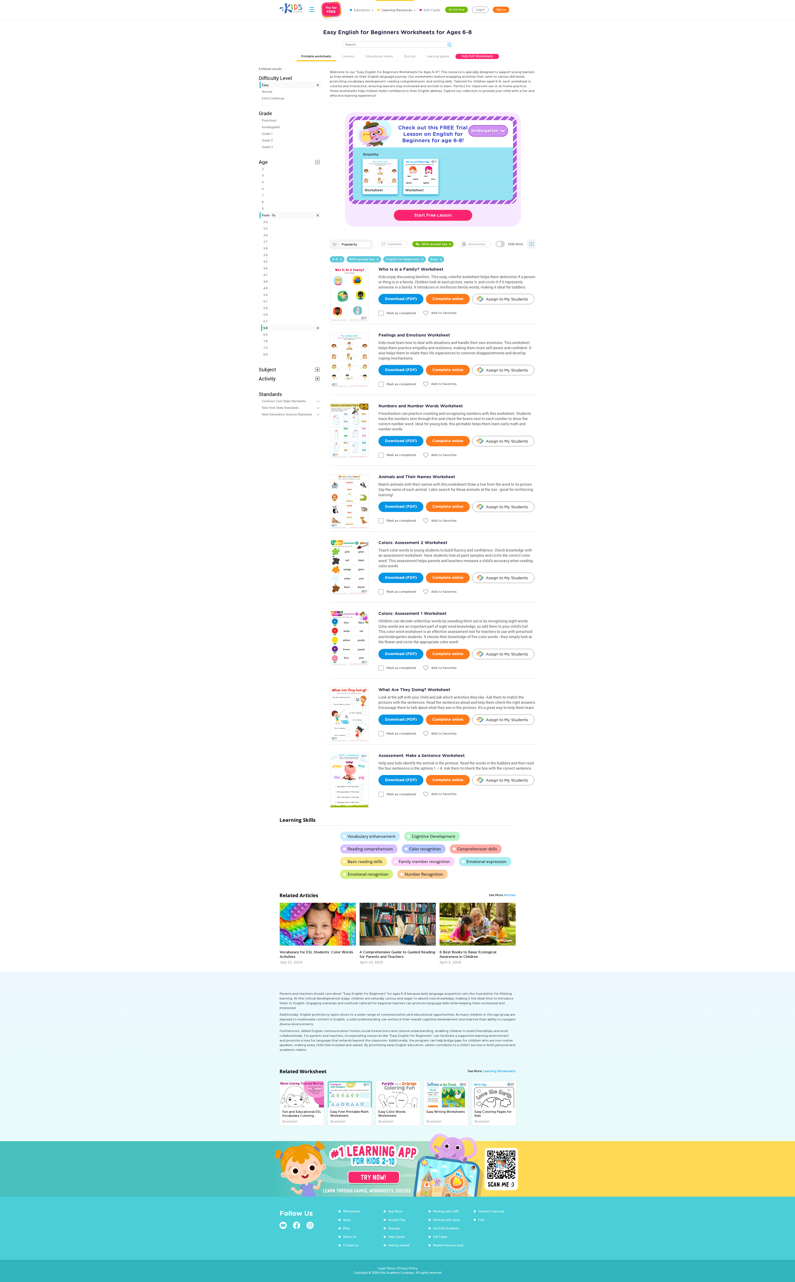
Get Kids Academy (446, 1228)
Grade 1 (267, 134)
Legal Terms (386, 1268)
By (335, 244)
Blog (346, 1228)
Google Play (396, 1220)
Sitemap (394, 1228)
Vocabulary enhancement (371, 836)
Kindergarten (271, 127)
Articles (510, 895)
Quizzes (410, 56)
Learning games (438, 56)
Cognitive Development (433, 836)
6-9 (265, 334)
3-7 (265, 242)
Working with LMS (446, 1211)
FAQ (481, 1220)
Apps (347, 1220)
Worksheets (351, 1211)
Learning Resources (396, 10)
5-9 (265, 315)
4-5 (265, 262)
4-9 (265, 288)
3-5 (265, 228)
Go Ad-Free (456, 9)
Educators (361, 10)
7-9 (265, 348)
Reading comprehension (370, 849)
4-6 (265, 268)
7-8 (265, 341)
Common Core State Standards (284, 401)
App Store (395, 1211)
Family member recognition (424, 861)
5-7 (265, 301)
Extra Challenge (273, 98)
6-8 (265, 328)
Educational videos (379, 56)
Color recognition (425, 849)
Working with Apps (446, 1220)
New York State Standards (280, 408)
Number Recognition (424, 874)
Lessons (348, 56)
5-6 (265, 295)
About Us (349, 1237)
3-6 (265, 235)
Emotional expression (486, 861)
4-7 (265, 275)
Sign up (501, 9)
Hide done (515, 244)
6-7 (265, 321)
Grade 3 (267, 147)
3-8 (265, 248)
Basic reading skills (365, 861)
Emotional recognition (368, 874)
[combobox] (355, 244)
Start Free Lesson (433, 215)
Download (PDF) (401, 299)
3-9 (265, 255)
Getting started (398, 1245)
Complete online (447, 299)
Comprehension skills (477, 849)
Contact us (351, 1245)
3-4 (265, 222)
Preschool (269, 120)
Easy (265, 85)
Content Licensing (491, 1211)
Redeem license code (448, 1245)
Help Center (396, 1237)
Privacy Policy (407, 1268)
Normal (267, 91)
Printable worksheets (316, 56)
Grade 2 (267, 140)
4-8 (265, 281)
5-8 (265, 308)
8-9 (265, 354)
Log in (480, 9)
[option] (318, 934)
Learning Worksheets (499, 1071)
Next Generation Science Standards (287, 414)
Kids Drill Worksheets (477, 56)
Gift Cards (431, 10)
